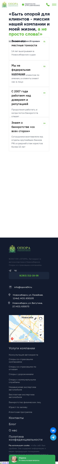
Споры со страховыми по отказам (22, 368)
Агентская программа (20, 412)
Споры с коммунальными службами (22, 380)
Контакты (16, 418)
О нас (13, 430)
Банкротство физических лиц (25, 402)
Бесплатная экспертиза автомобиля (21, 395)
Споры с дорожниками (21, 374)
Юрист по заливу (18, 407)
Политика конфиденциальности (25, 438)
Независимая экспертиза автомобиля (22, 388)
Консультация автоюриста (23, 354)
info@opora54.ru (23, 287)
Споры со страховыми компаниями (21, 360)
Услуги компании (22, 348)
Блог (12, 424)
